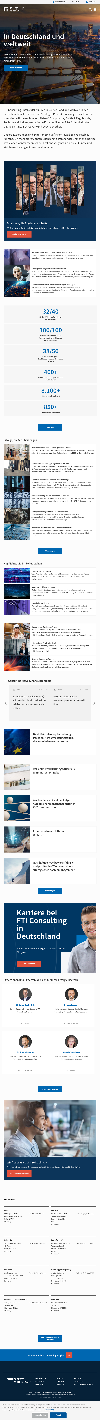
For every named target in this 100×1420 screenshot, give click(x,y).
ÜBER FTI (77, 1379)
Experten (59, 1379)
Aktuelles (78, 1382)
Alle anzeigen (50, 890)
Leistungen (40, 1379)
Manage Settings (40, 1415)
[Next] (93, 703)
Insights (39, 1385)
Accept (58, 1415)
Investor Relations (83, 1385)
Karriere (59, 1385)
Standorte (59, 1382)
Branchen (39, 1382)
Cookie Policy (49, 1410)
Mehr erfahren (16, 67)
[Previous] (6, 703)
